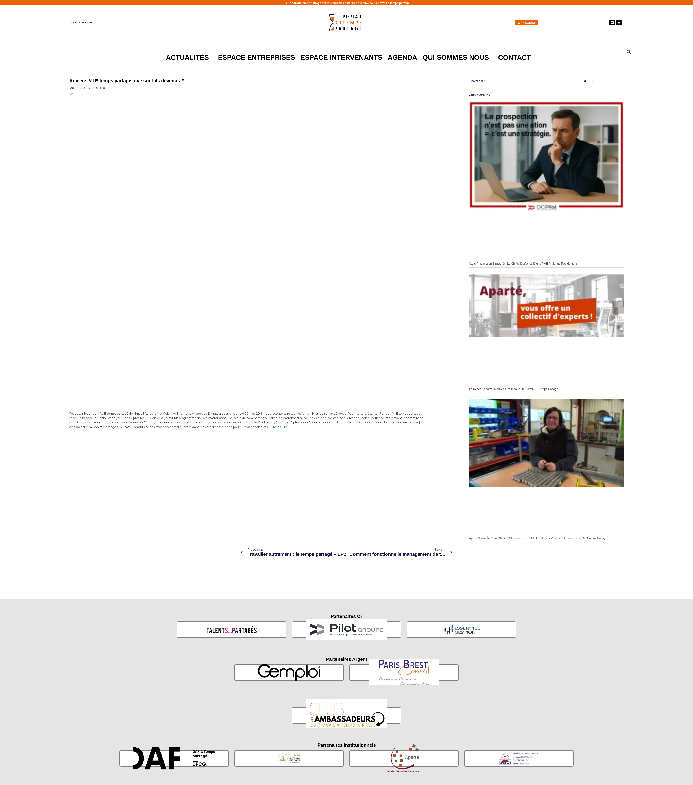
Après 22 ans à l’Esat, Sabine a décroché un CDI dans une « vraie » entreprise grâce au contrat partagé (538, 538)
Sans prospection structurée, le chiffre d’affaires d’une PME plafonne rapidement (523, 263)
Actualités (187, 57)
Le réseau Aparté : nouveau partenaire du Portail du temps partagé (513, 389)
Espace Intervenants (341, 57)
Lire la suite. (279, 427)
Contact (514, 57)
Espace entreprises (256, 57)
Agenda (402, 57)
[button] (628, 51)
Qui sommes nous (455, 57)
